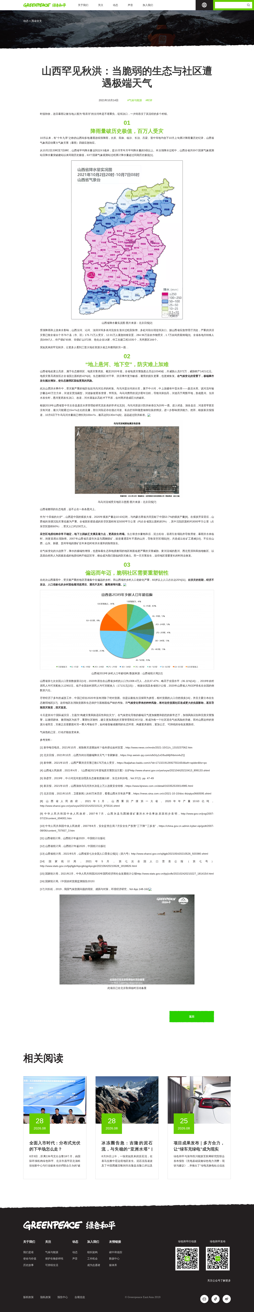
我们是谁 (28, 1252)
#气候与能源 (134, 100)
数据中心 (114, 1258)
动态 (115, 5)
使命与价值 (29, 1258)
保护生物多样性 (54, 1258)
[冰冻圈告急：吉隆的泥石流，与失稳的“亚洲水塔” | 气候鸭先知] (127, 1099)
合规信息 (80, 1297)
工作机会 (92, 1258)
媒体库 (113, 1265)
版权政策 (28, 1297)
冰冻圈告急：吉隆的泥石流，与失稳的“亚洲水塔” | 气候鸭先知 (127, 1149)
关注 (100, 5)
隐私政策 (45, 1297)
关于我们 (83, 5)
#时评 (149, 100)
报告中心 (62, 1297)
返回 (191, 1016)
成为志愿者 (93, 1265)
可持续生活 (51, 1265)
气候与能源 (51, 1252)
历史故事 (28, 1265)
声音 (130, 5)
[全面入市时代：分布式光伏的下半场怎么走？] (54, 1099)
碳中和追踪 (115, 1252)
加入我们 (148, 5)
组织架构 (92, 1252)
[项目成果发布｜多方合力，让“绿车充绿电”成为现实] (199, 1099)
